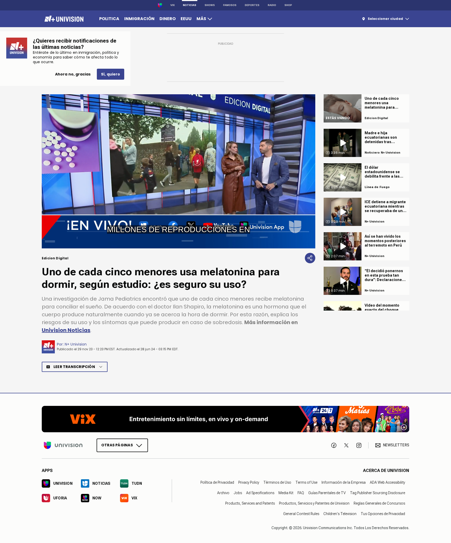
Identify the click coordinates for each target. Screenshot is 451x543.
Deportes (252, 5)
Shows (210, 5)
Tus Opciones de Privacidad (383, 513)
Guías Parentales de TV (327, 493)
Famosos (229, 5)
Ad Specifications (260, 493)
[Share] (310, 258)
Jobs (238, 493)
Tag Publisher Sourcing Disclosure (377, 493)
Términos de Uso (277, 482)
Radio (272, 5)
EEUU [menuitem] (186, 19)
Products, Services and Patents (250, 503)
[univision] (63, 18)
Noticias (189, 5)
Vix (172, 5)
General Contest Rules (301, 513)
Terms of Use (306, 482)
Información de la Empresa (344, 482)
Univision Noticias (66, 330)
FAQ (301, 493)
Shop (288, 5)
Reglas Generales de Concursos (379, 503)
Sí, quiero (110, 74)
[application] (178, 171)
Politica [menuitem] (109, 19)
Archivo (223, 493)
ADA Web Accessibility (387, 482)
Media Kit (285, 493)
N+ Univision (76, 344)
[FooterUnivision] (63, 445)
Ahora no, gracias (73, 74)
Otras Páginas (117, 444)
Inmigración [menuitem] (139, 19)
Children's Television (340, 513)
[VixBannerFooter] (225, 419)
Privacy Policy (248, 482)
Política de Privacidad (217, 482)
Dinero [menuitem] (167, 19)
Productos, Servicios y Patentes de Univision (314, 503)
